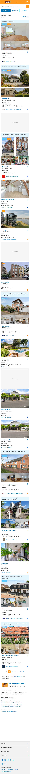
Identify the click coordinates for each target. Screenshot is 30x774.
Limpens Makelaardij (6, 572)
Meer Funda (4, 755)
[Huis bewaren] (27, 52)
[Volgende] (23, 671)
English (5, 764)
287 (20, 671)
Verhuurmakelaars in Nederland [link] (8, 711)
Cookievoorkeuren (6, 771)
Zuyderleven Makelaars (6, 207)
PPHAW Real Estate (10, 61)
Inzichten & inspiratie (6, 747)
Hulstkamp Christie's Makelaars (8, 239)
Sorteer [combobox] (27, 17)
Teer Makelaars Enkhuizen (12, 176)
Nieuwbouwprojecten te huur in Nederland (11, 704)
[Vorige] (7, 671)
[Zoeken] (27, 6)
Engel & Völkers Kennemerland (13, 109)
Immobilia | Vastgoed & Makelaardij (14, 493)
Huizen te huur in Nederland (8, 699)
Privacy (3, 769)
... (17, 671)
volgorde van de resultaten (18, 676)
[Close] (27, 677)
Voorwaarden (9, 769)
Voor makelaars (5, 751)
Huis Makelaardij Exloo (6, 417)
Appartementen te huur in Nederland (10, 701)
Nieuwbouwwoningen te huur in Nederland (11, 703)
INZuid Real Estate (5, 366)
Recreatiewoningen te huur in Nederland (11, 706)
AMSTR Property (10, 335)
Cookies (16, 769)
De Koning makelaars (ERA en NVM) (14, 618)
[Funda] (9, 2)
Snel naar (3, 743)
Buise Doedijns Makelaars (12, 666)
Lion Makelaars (4, 290)
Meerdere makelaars (11, 539)
